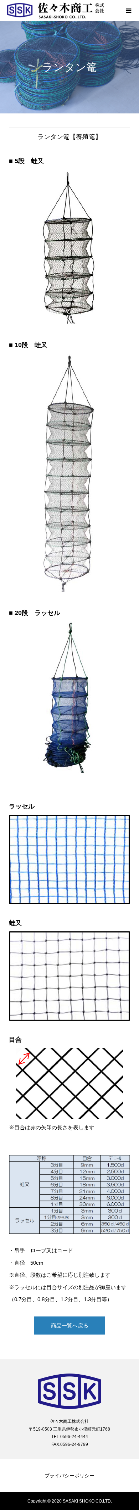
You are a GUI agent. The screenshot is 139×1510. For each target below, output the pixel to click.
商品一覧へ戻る (69, 1325)
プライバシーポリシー (69, 1475)
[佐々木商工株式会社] (62, 11)
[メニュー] (128, 10)
